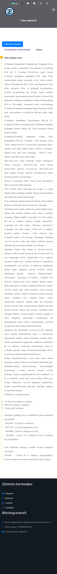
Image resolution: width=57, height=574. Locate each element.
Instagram (9, 508)
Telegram (9, 493)
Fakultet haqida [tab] (12, 44)
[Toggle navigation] (53, 10)
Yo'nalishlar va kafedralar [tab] (17, 49)
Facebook (8, 498)
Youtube (8, 503)
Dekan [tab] (39, 49)
